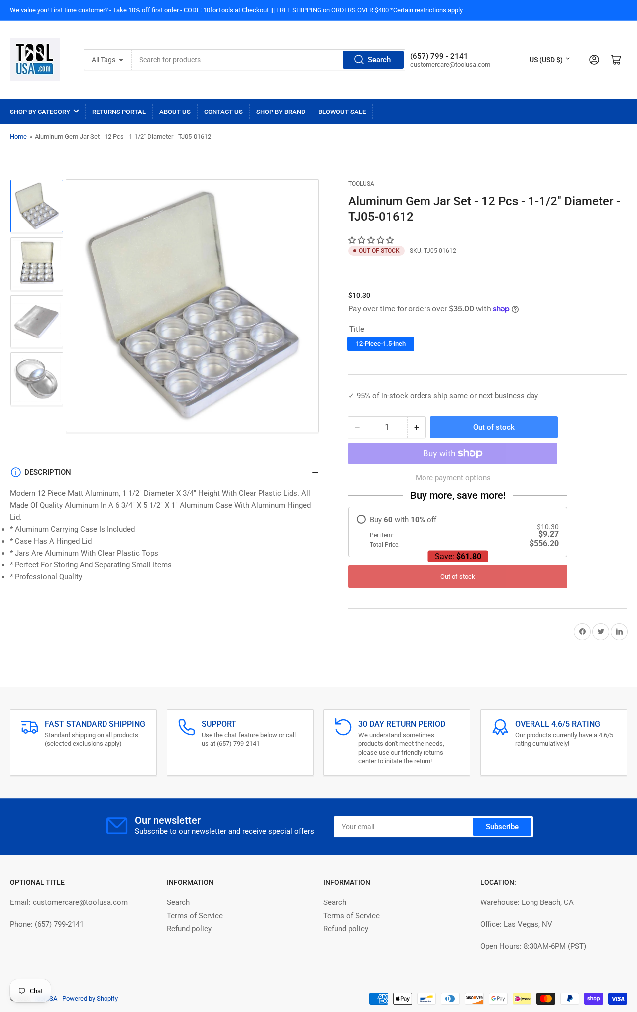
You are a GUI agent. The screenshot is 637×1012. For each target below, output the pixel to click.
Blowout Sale (342, 111)
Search (379, 59)
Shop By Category (40, 111)
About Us (175, 111)
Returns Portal (119, 111)
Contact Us (223, 111)
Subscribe (502, 826)
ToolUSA (361, 183)
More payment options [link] (453, 477)
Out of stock (457, 576)
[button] (372, 240)
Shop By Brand (280, 111)
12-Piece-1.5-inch (381, 343)
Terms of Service (195, 915)
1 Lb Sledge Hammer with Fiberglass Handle (120, 995)
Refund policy (189, 928)
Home (18, 136)
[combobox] (268, 59)
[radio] (458, 532)
